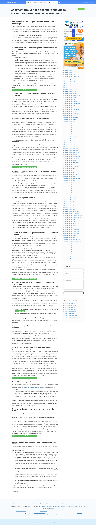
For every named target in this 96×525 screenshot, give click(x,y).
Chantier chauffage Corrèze (70, 107)
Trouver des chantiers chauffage (23, 7)
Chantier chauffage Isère (69, 168)
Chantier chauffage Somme (70, 235)
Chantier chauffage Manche (70, 190)
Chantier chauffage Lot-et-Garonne (71, 184)
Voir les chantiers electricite (70, 311)
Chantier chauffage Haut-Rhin (70, 138)
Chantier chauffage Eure (69, 127)
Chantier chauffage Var (69, 247)
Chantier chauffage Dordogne (70, 119)
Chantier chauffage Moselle (70, 199)
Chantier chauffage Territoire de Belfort (72, 241)
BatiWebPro (83, 518)
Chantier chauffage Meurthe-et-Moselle (72, 194)
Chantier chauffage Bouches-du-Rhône (72, 95)
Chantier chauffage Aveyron (70, 91)
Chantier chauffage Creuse (70, 115)
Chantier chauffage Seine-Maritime (71, 231)
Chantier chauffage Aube (69, 87)
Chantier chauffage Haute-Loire (71, 144)
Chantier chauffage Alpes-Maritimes (72, 79)
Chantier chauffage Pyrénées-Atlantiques (73, 215)
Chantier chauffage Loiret (69, 180)
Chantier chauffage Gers (69, 135)
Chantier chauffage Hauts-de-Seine (71, 158)
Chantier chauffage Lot (69, 182)
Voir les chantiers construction (70, 315)
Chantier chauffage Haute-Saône (71, 148)
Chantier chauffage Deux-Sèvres (71, 117)
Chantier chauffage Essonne (70, 125)
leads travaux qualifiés (21, 511)
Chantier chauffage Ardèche (70, 81)
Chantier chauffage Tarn (69, 237)
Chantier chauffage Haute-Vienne (71, 152)
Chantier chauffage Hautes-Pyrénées (72, 156)
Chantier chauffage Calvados (70, 97)
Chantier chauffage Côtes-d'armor (71, 113)
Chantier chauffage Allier (69, 74)
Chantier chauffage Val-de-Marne (71, 245)
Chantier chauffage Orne (69, 207)
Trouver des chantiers (9, 2)
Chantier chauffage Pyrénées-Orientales (73, 217)
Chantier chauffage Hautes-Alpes (71, 154)
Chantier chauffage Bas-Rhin (70, 93)
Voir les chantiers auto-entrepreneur (72, 317)
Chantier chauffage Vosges (70, 255)
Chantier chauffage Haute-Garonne (71, 142)
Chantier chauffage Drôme (70, 123)
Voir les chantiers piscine (69, 313)
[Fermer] (91, 506)
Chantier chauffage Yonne (69, 256)
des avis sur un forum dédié (47, 506)
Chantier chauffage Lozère (70, 186)
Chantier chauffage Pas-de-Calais (71, 211)
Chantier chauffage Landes (70, 172)
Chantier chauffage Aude (69, 89)
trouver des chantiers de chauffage (34, 503)
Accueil (12, 7)
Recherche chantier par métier (71, 300)
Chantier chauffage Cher (69, 105)
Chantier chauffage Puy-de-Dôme (71, 213)
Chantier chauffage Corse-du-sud (71, 109)
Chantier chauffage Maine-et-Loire (71, 188)
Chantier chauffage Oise (69, 205)
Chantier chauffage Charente (70, 101)
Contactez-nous (67, 266)
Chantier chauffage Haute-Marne (71, 146)
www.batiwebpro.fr (20, 311)
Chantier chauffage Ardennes (70, 83)
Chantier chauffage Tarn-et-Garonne (72, 239)
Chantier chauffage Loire (69, 176)
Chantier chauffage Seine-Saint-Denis (72, 233)
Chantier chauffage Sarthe (70, 225)
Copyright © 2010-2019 (37, 522)
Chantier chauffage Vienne (70, 253)
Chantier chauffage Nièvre (70, 201)
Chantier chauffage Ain (69, 70)
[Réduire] (88, 506)
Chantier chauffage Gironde (70, 136)
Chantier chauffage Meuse (70, 196)
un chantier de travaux (60, 506)
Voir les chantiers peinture (70, 303)
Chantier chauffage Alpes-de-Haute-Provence (71, 77)
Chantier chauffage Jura (69, 170)
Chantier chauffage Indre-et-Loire (71, 166)
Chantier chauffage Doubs (69, 121)
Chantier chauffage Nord (69, 203)
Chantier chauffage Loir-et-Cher (71, 174)
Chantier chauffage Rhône (69, 221)
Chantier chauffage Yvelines (70, 258)
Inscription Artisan (88, 2)
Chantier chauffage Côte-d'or (70, 111)
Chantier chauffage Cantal (69, 99)
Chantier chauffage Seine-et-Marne (71, 229)
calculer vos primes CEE (39, 513)
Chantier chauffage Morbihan (70, 197)
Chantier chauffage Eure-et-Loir (71, 129)
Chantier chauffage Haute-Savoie (71, 150)
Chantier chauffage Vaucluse (70, 249)
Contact (60, 522)
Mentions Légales (52, 522)
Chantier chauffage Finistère (70, 131)
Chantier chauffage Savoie (69, 227)
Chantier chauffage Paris (69, 209)
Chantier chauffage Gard (69, 133)
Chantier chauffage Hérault (70, 160)
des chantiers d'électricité (48, 508)
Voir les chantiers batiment (70, 319)
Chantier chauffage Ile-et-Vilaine (71, 162)
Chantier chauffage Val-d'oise (70, 243)
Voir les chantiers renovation (70, 305)
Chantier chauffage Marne (70, 192)
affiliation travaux (43, 511)
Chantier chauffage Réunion (70, 219)
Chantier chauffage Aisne (69, 72)
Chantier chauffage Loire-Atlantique (72, 178)
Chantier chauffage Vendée (70, 251)
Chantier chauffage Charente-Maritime (72, 103)
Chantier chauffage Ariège (69, 85)
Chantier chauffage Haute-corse (71, 140)
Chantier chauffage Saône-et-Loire (71, 223)
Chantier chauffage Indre (69, 164)
